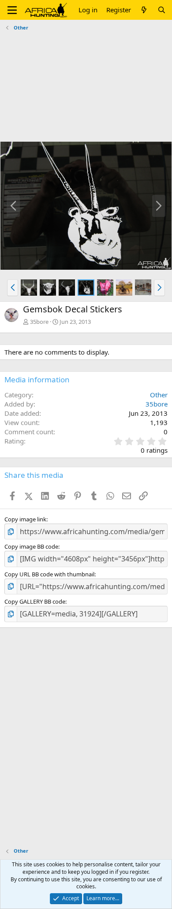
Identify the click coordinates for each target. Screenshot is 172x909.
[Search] (161, 10)
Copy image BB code (31, 546)
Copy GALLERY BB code (34, 601)
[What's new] (144, 10)
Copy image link (25, 519)
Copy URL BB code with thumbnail (49, 574)
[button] (12, 10)
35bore (39, 322)
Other (159, 394)
